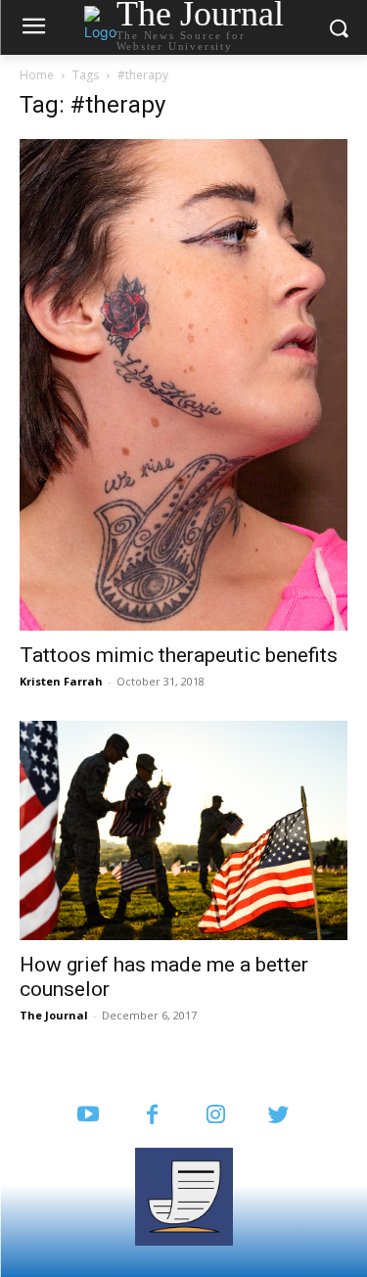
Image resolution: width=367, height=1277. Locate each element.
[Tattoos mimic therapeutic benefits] (183, 385)
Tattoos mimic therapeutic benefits (179, 655)
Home (37, 75)
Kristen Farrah (61, 681)
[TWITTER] (279, 1116)
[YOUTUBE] (88, 1116)
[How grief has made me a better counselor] (183, 830)
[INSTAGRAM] (216, 1116)
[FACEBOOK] (152, 1116)
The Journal (54, 1015)
